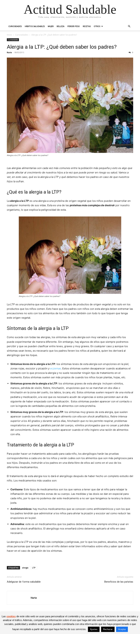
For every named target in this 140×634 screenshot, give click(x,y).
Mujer (51, 26)
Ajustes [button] (93, 629)
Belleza (60, 26)
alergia (25, 567)
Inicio (9, 34)
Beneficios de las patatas (118, 581)
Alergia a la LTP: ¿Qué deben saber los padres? (62, 47)
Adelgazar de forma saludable (24, 581)
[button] (129, 26)
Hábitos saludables (35, 26)
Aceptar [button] (122, 629)
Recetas (87, 26)
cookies (11, 616)
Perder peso (73, 26)
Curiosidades (15, 26)
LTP (34, 567)
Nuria (9, 52)
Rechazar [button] (108, 629)
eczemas (55, 368)
